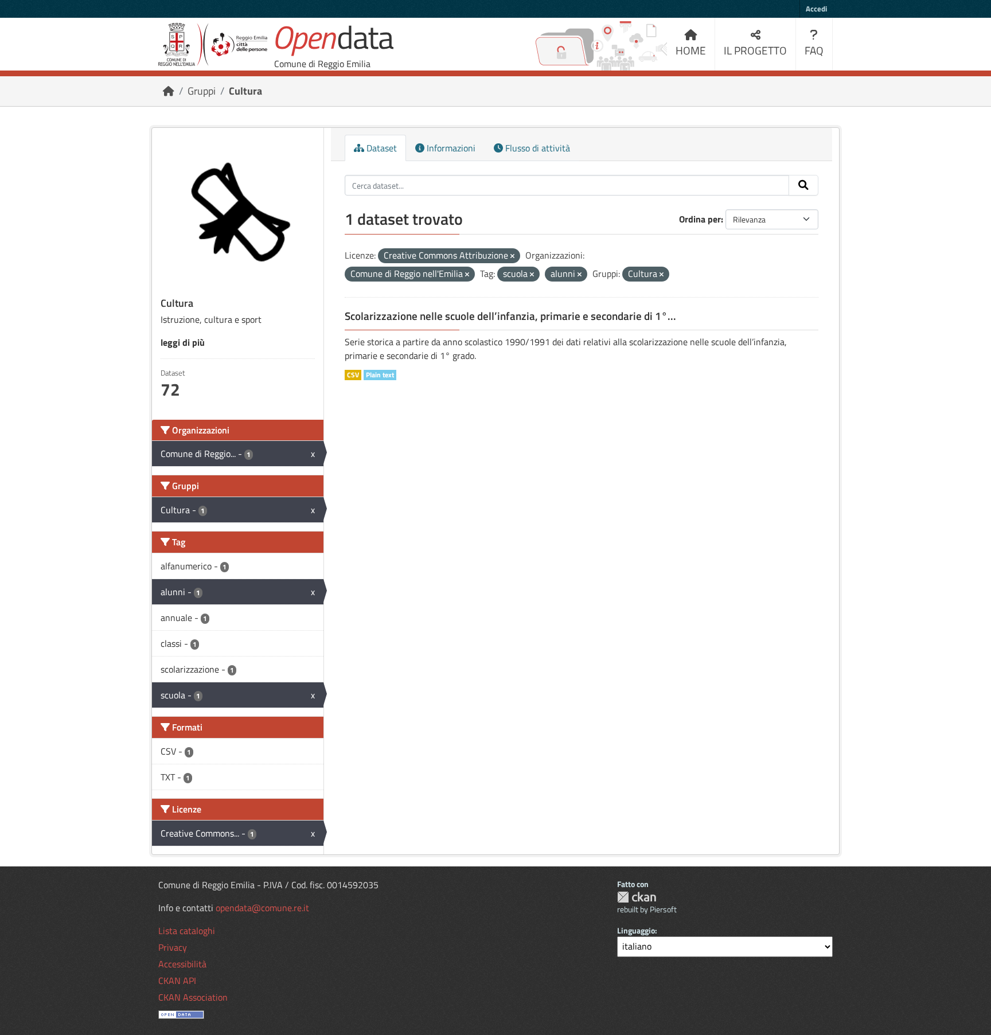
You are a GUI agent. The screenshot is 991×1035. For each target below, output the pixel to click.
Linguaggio (636, 930)
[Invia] (803, 185)
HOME (691, 50)
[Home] (168, 91)
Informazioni (449, 148)
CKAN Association (193, 997)
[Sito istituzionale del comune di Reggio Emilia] (212, 44)
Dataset (380, 148)
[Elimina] (512, 256)
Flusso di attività (536, 148)
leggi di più (183, 342)
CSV (353, 375)
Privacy (172, 947)
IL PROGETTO (755, 50)
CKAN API (177, 980)
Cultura (245, 91)
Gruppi (202, 91)
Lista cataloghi (186, 931)
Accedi (816, 8)
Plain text (380, 375)
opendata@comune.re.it (262, 908)
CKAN (636, 897)
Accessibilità (182, 964)
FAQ (814, 50)
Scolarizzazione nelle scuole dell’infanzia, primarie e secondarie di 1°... (510, 316)
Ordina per (700, 219)
